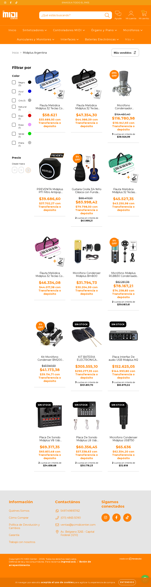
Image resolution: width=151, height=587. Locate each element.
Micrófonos (131, 30)
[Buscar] (107, 15)
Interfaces (68, 39)
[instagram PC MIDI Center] (5, 2)
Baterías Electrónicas (101, 39)
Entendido (127, 582)
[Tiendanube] (130, 559)
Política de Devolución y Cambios (24, 526)
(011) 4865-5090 (71, 517)
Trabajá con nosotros (22, 542)
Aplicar (28, 170)
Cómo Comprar (19, 517)
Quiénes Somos (19, 510)
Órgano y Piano (103, 30)
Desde (14, 163)
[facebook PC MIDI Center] (11, 2)
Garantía (14, 535)
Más (128, 39)
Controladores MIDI (68, 30)
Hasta (21, 163)
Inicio (12, 30)
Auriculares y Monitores (34, 39)
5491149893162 (70, 510)
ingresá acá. (68, 561)
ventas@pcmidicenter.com (78, 524)
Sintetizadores (34, 30)
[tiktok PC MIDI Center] (16, 2)
